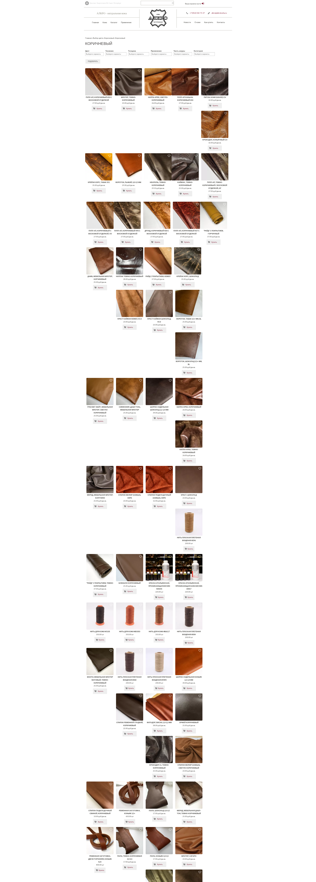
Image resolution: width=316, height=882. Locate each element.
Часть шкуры (179, 51)
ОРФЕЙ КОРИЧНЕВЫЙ (188, 722)
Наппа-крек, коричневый (189, 407)
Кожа (105, 22)
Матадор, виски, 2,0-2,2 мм (159, 722)
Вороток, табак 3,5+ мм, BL (188, 319)
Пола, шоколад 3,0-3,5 (159, 810)
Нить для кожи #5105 (100, 631)
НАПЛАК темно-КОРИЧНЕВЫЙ (129, 276)
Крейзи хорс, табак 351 (99, 182)
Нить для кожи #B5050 (129, 631)
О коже (197, 22)
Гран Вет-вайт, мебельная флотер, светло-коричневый (100, 410)
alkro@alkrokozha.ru (219, 13)
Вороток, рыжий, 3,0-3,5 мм (128, 182)
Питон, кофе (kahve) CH (215, 97)
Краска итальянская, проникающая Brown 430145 (159, 586)
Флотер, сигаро (188, 856)
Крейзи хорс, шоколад (188, 276)
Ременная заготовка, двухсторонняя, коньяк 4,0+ (100, 859)
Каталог (114, 22)
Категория (198, 51)
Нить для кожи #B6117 (159, 631)
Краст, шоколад (189, 495)
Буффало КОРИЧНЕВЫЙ (130, 583)
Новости (187, 22)
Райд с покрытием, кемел (158, 276)
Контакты (221, 22)
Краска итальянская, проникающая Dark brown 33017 (189, 586)
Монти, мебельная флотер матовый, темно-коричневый (100, 680)
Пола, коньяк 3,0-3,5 (159, 856)
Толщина (132, 51)
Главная (95, 22)
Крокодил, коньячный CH (214, 140)
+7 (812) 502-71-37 (197, 13)
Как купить (208, 22)
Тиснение (109, 51)
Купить (99, 108)
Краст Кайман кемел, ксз (130, 319)
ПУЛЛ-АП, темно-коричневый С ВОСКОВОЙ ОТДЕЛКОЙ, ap (214, 185)
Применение (126, 22)
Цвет (87, 51)
